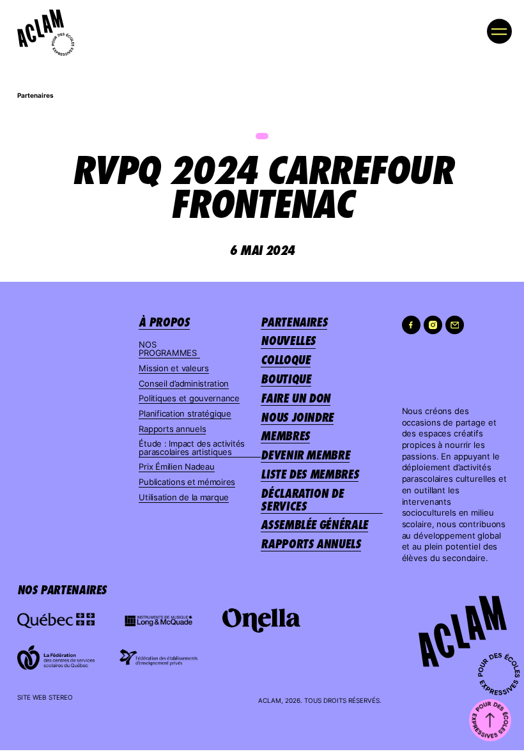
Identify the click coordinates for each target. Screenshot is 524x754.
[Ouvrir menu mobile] (499, 31)
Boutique (286, 379)
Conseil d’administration (184, 384)
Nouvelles (288, 340)
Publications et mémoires (187, 482)
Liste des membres (309, 474)
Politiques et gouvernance (189, 398)
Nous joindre (297, 417)
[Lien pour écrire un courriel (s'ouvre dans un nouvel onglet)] (454, 325)
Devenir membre (305, 455)
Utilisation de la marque (184, 497)
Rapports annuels (172, 429)
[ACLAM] (40, 28)
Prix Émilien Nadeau (176, 467)
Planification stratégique (185, 414)
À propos (164, 322)
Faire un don (295, 398)
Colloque (285, 359)
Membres (285, 435)
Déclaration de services (302, 499)
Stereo (61, 697)
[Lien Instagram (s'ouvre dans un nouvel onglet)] (433, 325)
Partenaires (35, 95)
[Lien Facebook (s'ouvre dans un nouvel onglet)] (411, 325)
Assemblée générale (314, 524)
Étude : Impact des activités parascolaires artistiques (192, 448)
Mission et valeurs (173, 368)
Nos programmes (167, 349)
